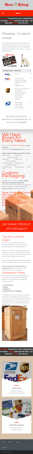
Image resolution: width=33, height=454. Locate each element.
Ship (3, 442)
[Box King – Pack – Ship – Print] (16, 5)
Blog (17, 442)
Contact (4, 447)
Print (10, 442)
